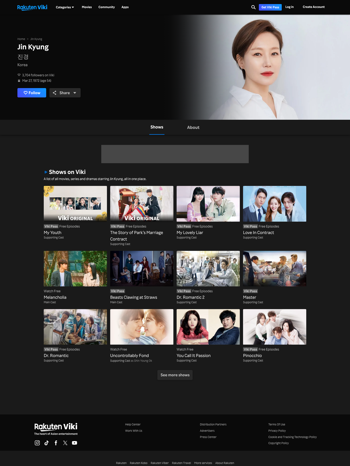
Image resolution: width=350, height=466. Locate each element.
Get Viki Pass (270, 7)
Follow (34, 92)
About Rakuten (224, 463)
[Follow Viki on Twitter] (65, 445)
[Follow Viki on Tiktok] (47, 445)
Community (106, 7)
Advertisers (207, 430)
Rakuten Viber (160, 463)
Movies (87, 7)
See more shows (175, 374)
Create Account (314, 7)
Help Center (133, 424)
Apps (125, 7)
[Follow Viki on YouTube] (74, 445)
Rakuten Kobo (138, 463)
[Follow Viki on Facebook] (56, 445)
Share (65, 92)
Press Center (208, 437)
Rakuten (121, 463)
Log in (289, 7)
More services (203, 463)
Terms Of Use (276, 424)
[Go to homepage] (32, 7)
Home (21, 39)
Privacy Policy (277, 430)
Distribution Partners (213, 424)
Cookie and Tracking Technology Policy (292, 437)
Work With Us (133, 430)
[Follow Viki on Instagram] (37, 445)
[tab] (156, 127)
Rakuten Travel (181, 463)
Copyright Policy (278, 443)
